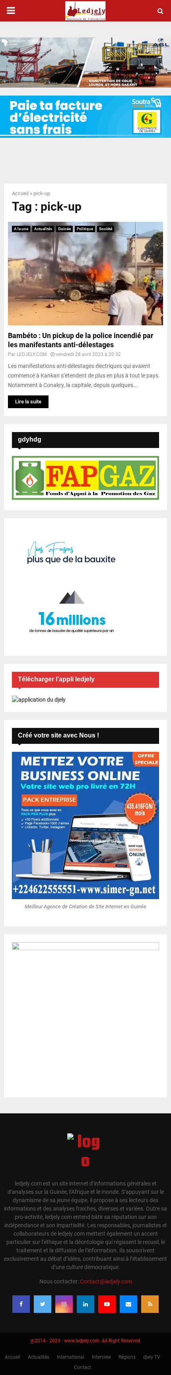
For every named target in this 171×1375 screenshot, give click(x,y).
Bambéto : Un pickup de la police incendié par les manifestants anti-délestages (81, 340)
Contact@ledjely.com (106, 1281)
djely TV (151, 1357)
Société (105, 229)
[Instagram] (64, 1304)
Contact (82, 1367)
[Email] (128, 1304)
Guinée (64, 229)
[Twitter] (42, 1304)
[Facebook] (21, 1304)
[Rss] (150, 1304)
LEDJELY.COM (32, 354)
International (70, 1357)
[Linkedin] (85, 1304)
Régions (127, 1357)
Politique (85, 229)
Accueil (20, 193)
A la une (21, 229)
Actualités (43, 229)
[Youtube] (107, 1304)
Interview (101, 1357)
